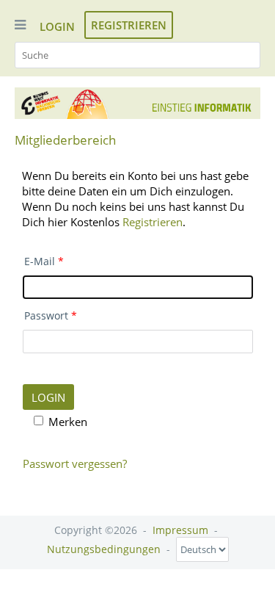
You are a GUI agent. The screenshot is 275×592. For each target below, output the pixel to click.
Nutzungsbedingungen (104, 549)
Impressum (180, 530)
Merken (67, 421)
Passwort (46, 315)
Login (57, 26)
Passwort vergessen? (75, 463)
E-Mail (39, 261)
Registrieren (128, 25)
